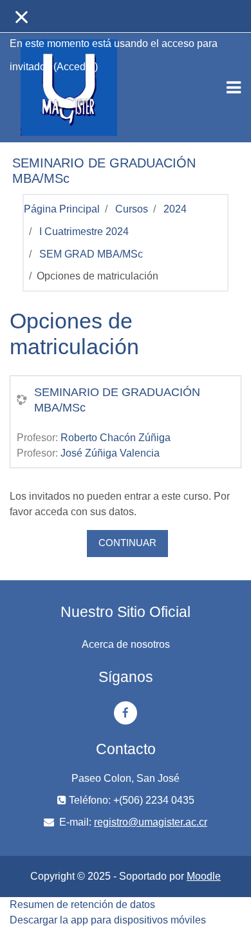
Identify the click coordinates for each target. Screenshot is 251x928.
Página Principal (62, 209)
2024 (175, 209)
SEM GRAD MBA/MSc (91, 254)
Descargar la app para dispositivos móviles (108, 919)
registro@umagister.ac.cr (150, 822)
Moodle (204, 876)
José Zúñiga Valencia (110, 453)
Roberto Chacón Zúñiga (115, 437)
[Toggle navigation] (233, 87)
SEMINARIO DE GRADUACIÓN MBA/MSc (117, 400)
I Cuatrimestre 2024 (84, 231)
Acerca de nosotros (126, 644)
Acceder (76, 66)
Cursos (131, 209)
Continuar (127, 543)
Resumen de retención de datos (82, 904)
